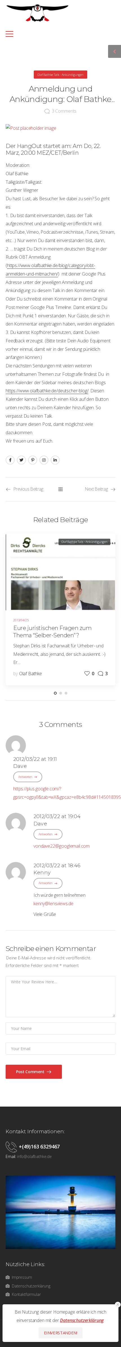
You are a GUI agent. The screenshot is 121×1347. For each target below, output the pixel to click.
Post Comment (30, 1071)
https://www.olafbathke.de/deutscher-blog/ (47, 391)
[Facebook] (10, 460)
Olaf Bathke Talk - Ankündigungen (60, 74)
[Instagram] (43, 460)
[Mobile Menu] (57, 34)
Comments (64, 111)
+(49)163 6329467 (39, 1146)
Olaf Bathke (30, 673)
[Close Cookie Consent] (118, 1305)
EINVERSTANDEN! (60, 1332)
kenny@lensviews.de (53, 903)
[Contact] (12, 1146)
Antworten (25, 777)
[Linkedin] (55, 460)
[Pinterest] (32, 460)
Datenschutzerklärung (82, 1320)
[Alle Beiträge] (60, 489)
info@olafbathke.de (34, 1156)
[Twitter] (21, 460)
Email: (11, 1156)
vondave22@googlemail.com (61, 846)
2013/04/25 (20, 620)
